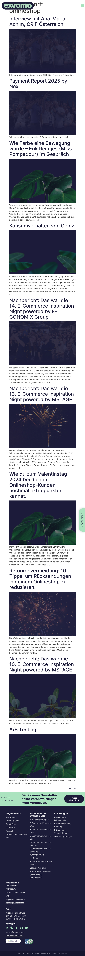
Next (72, 788)
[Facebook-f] (16, 927)
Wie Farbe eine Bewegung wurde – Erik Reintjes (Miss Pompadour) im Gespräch (40, 148)
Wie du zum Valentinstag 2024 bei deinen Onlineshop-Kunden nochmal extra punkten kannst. (38, 485)
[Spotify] (11, 927)
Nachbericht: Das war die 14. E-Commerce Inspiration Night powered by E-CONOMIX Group (41, 308)
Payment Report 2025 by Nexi (38, 83)
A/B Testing (22, 729)
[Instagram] (21, 927)
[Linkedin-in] (7, 927)
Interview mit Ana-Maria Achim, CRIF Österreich (37, 21)
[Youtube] (26, 927)
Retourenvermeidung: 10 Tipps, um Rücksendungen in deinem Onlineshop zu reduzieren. (40, 579)
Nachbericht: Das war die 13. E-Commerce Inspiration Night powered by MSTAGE (41, 393)
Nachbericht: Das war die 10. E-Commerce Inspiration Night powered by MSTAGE (41, 664)
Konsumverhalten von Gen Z (42, 226)
